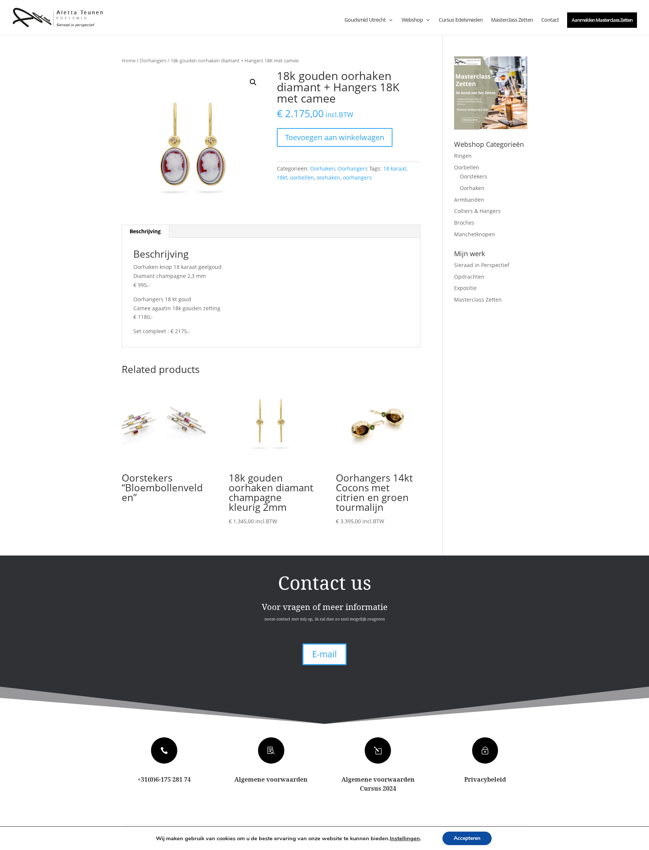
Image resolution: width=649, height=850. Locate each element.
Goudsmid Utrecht (365, 20)
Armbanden (469, 199)
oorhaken (328, 177)
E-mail (324, 654)
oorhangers (357, 177)
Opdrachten (469, 276)
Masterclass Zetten (512, 20)
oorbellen (302, 177)
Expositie (465, 287)
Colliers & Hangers (477, 210)
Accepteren (467, 838)
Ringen (463, 155)
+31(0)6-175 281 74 (164, 779)
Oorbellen (466, 167)
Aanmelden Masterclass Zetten (602, 20)
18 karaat (394, 168)
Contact (550, 20)
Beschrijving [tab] (145, 231)
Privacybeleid (485, 779)
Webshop (412, 20)
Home (129, 60)
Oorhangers (153, 60)
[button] (253, 82)
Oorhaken (322, 168)
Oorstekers (473, 176)
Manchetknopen (474, 234)
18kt (282, 177)
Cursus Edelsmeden (461, 20)
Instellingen (405, 838)
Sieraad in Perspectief (481, 265)
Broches (464, 222)
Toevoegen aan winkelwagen (334, 137)
